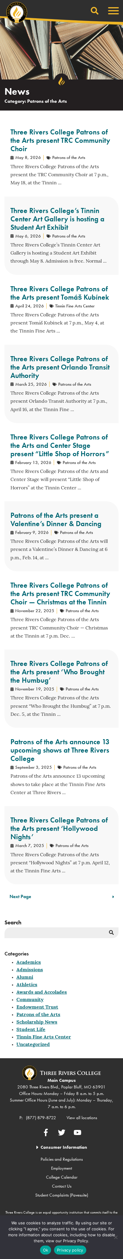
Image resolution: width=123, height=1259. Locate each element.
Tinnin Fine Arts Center (43, 1037)
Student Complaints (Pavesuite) (61, 1195)
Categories (16, 953)
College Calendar (61, 1177)
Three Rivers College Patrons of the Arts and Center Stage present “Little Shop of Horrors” (59, 445)
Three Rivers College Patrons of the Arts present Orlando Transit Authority (60, 367)
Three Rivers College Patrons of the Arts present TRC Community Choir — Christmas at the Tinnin (60, 593)
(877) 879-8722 (41, 1118)
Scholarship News (36, 1022)
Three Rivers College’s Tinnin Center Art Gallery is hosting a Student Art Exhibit (57, 219)
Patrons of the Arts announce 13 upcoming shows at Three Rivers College (60, 750)
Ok (45, 1250)
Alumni (24, 977)
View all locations (82, 1118)
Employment (61, 1168)
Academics (28, 962)
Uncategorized (33, 1044)
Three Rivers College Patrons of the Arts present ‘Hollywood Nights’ (59, 828)
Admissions (29, 970)
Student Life (30, 1029)
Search (12, 922)
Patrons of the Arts (38, 1015)
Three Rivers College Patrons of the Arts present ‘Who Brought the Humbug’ (59, 672)
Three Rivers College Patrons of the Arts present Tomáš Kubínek (59, 293)
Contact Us (61, 1186)
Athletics (26, 985)
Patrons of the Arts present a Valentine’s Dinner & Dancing (56, 519)
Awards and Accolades (41, 992)
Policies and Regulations (62, 1159)
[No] (116, 1237)
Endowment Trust (37, 1007)
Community (30, 1000)
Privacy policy (70, 1250)
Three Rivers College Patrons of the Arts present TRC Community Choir (60, 140)
